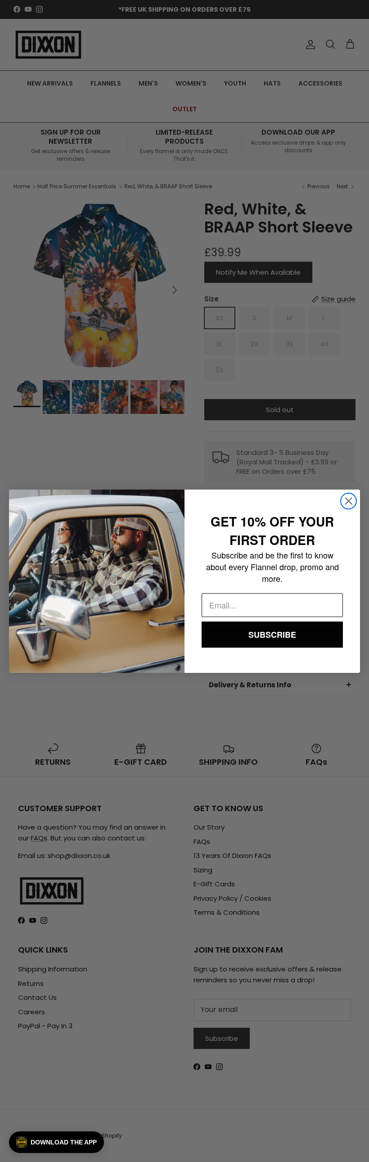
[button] (56, 1142)
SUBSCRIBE (272, 634)
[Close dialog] (348, 501)
